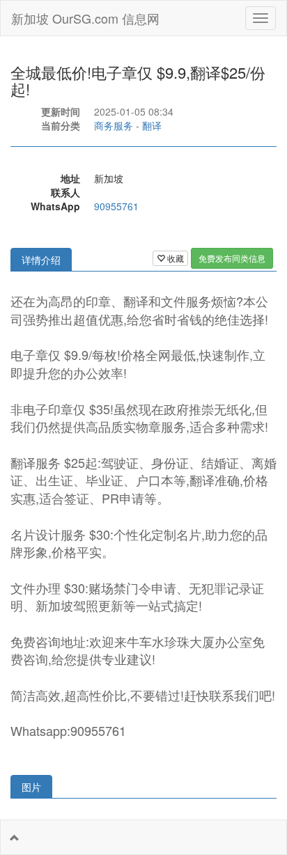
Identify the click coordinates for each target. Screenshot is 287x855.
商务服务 (113, 125)
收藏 (174, 258)
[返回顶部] (15, 837)
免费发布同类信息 (232, 258)
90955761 (116, 206)
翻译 (152, 125)
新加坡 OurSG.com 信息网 (85, 18)
